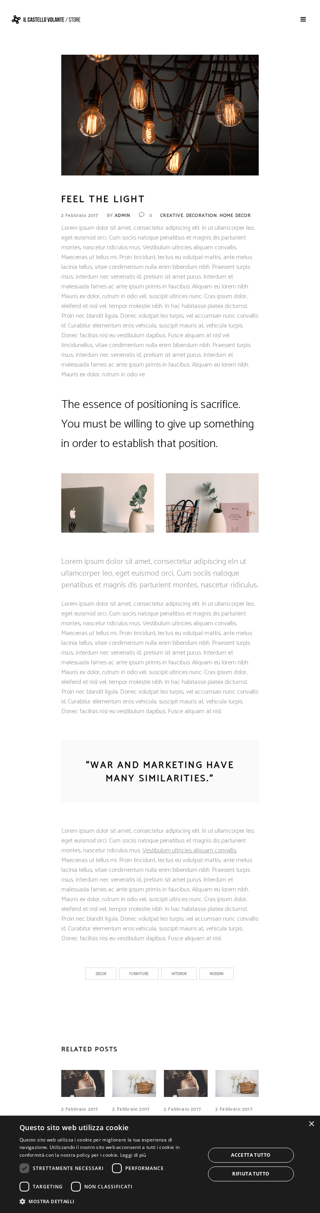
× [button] (311, 1124)
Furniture (138, 974)
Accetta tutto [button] (250, 1155)
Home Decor (235, 215)
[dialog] (160, 1164)
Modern (217, 974)
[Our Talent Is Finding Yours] (134, 1083)
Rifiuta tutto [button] (250, 1173)
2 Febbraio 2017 (79, 215)
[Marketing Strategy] (237, 1083)
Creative (171, 215)
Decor (101, 974)
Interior (179, 974)
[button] (110, 1201)
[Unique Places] (83, 1083)
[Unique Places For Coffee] (186, 1083)
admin (122, 215)
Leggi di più (133, 1155)
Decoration (201, 215)
